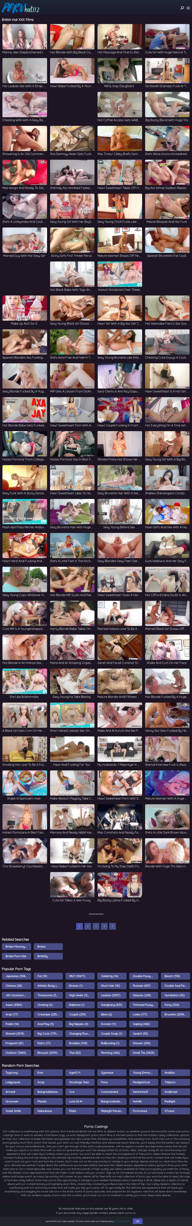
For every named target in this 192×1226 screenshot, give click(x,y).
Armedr (11, 1092)
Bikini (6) (106, 1014)
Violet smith (13, 1111)
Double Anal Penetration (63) (177, 985)
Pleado (42, 1101)
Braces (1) (76, 985)
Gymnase (107, 1072)
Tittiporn (170, 1082)
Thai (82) (75, 1052)
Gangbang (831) (111, 1005)
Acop (41, 1082)
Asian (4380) (14, 1005)
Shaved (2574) (15, 1033)
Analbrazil (171, 1092)
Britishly (43, 956)
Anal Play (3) (46, 1024)
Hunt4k (137, 1101)
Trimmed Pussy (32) (145, 1005)
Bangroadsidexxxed (114, 1101)
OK (138, 1221)
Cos (71, 1092)
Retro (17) (44, 1043)
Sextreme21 (140, 1092)
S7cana (169, 1111)
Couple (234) (77, 1014)
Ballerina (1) (77, 1005)
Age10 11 (74, 1072)
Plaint (72, 1111)
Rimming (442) (110, 1052)
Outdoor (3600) (16, 1052)
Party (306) (172, 1005)
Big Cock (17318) (48, 1033)
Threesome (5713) (50, 995)
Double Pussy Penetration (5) (145, 976)
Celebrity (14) (109, 976)
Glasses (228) (142, 995)
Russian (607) (142, 985)
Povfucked (140, 1111)
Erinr (40, 1072)
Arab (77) (12, 1014)
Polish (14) (12, 1024)
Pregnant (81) (14, 1043)
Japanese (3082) (17, 976)
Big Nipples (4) (78, 1024)
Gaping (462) (141, 1024)
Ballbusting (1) (110, 1043)
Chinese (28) (14, 985)
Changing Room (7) (82, 1033)
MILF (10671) (77, 976)
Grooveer (12, 1101)
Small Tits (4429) (143, 1052)
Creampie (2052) (48, 1014)
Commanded (109, 1092)
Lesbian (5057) (110, 995)
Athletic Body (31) (49, 985)
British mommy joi (18, 946)
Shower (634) (141, 1043)
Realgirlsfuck (141, 1082)
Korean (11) (108, 1024)
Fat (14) (42, 976)
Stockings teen (79, 1082)
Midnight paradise (112, 1111)
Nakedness (45, 1111)
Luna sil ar (76, 1101)
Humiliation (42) (175, 995)
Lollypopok (13, 1082)
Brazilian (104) (78, 1043)
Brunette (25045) (176, 1014)
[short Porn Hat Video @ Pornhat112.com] (20, 8)
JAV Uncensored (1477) (18, 995)
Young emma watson (145, 1072)
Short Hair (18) (110, 985)
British (42, 946)
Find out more (122, 1221)
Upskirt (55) (140, 1033)
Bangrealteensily (48, 1092)
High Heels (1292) (80, 995)
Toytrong (12, 1072)
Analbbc (170, 1072)
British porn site (16, 956)
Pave (104, 1082)
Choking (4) (45, 1005)
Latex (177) (140, 1014)
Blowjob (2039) (48, 1052)
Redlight (170, 1101)
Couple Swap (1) (111, 1033)
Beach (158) (172, 976)
